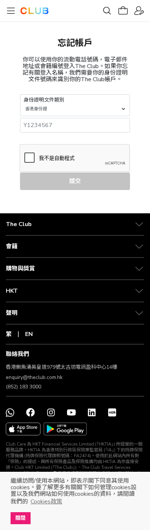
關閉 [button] (20, 518)
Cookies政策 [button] (46, 502)
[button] (75, 224)
